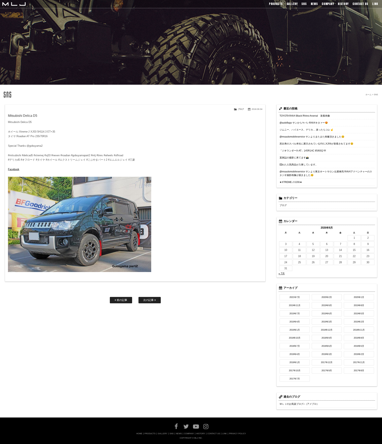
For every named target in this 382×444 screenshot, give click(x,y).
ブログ (241, 109)
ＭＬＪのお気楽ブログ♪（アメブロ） (299, 404)
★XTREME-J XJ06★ (291, 182)
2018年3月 (327, 354)
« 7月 (282, 273)
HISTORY (200, 434)
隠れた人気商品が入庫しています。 (299, 164)
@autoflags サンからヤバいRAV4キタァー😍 (304, 122)
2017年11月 (359, 362)
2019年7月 (294, 313)
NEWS (179, 434)
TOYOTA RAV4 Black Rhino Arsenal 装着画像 (305, 115)
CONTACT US (213, 434)
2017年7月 (294, 378)
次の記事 (148, 300)
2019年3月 (327, 321)
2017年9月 (327, 370)
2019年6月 (327, 313)
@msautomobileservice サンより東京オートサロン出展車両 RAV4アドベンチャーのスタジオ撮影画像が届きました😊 (326, 173)
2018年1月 (294, 362)
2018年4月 (294, 354)
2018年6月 (327, 346)
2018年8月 (359, 338)
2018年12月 (326, 330)
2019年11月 (294, 305)
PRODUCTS (150, 434)
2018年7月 (294, 346)
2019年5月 (359, 313)
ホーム (368, 94)
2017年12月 (326, 362)
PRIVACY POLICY (237, 434)
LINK (224, 434)
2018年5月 (359, 346)
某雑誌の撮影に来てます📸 (294, 157)
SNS (172, 434)
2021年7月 (294, 297)
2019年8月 (359, 305)
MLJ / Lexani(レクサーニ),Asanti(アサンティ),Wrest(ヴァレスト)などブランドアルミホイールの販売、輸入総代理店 (14, 4)
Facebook (13, 169)
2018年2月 (359, 354)
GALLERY (162, 434)
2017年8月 (359, 370)
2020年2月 (327, 297)
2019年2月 (359, 321)
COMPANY (189, 434)
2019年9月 (327, 305)
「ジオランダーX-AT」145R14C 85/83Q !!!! (303, 150)
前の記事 (121, 300)
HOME (139, 434)
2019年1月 (294, 330)
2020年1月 (359, 297)
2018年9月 (327, 338)
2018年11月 (359, 330)
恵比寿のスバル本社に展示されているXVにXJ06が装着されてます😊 (316, 143)
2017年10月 (294, 370)
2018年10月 (294, 338)
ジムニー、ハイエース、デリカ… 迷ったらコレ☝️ (306, 129)
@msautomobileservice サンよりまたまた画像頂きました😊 (312, 136)
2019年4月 (294, 321)
